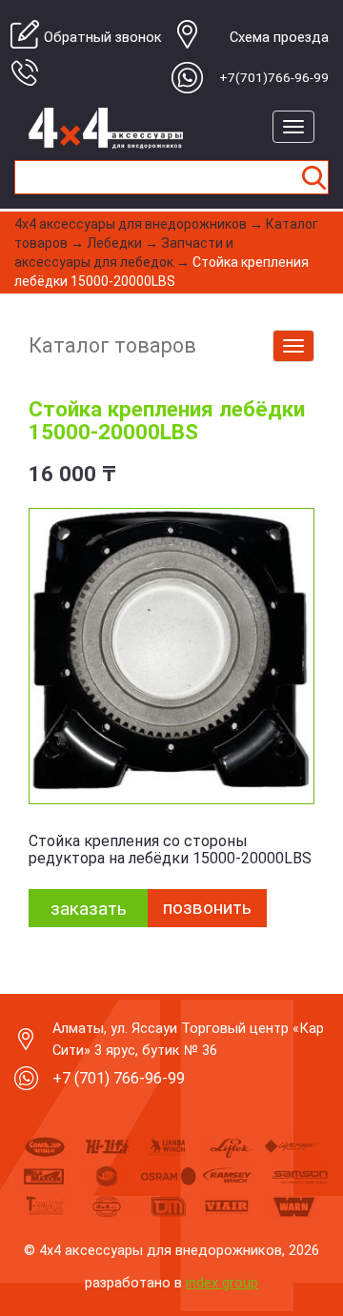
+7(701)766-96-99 (274, 77)
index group (222, 1282)
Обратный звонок (103, 37)
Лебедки (114, 243)
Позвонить (207, 908)
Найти (313, 177)
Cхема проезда (279, 37)
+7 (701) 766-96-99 (118, 1078)
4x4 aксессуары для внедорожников (130, 224)
